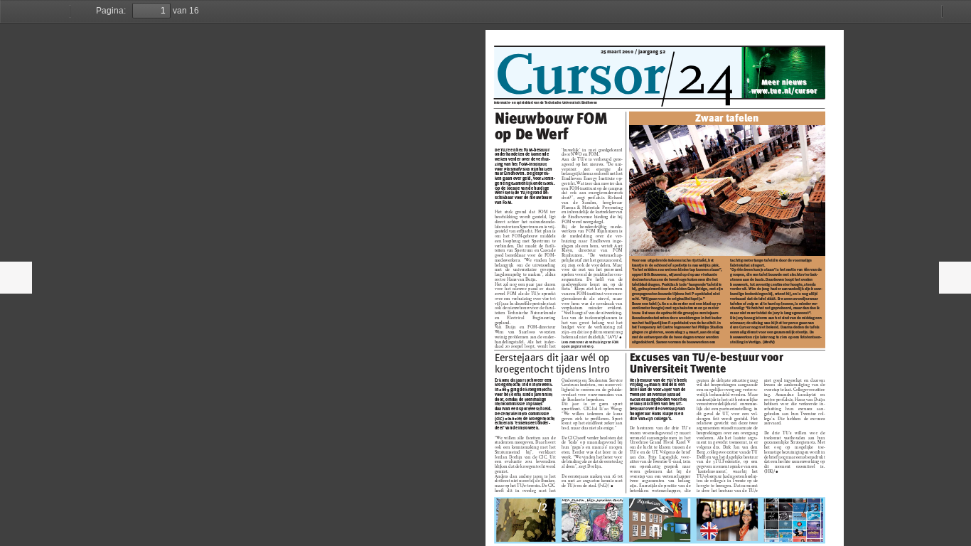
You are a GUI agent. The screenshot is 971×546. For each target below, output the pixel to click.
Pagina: (111, 11)
